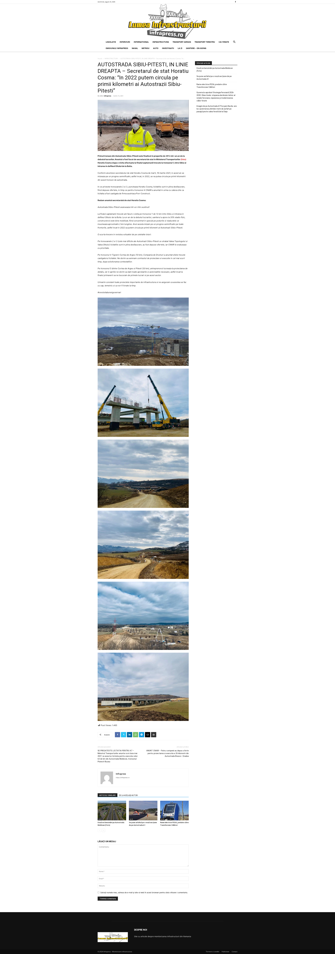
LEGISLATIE (111, 42)
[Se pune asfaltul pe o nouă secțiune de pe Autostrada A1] (143, 810)
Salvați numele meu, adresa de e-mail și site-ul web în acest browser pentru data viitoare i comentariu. (144, 892)
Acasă (100, 58)
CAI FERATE (224, 42)
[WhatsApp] (135, 734)
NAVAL (135, 48)
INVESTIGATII (168, 48)
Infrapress (107, 96)
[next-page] (103, 830)
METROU (145, 48)
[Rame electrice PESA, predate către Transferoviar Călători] (174, 810)
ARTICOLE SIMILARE (107, 795)
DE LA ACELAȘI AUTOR (128, 795)
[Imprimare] (153, 734)
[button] (234, 42)
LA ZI (180, 48)
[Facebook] (235, 2)
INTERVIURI (125, 42)
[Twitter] (123, 734)
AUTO (155, 48)
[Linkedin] (129, 734)
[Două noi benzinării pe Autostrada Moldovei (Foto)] (112, 810)
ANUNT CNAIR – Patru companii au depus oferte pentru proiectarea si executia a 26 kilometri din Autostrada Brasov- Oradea (167, 753)
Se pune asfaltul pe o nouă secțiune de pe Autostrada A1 (214, 77)
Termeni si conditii (212, 951)
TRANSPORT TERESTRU (205, 42)
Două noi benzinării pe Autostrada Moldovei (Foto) (215, 69)
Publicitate (225, 951)
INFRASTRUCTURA (160, 42)
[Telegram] (141, 734)
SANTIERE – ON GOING (196, 48)
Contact (234, 951)
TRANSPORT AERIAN (182, 42)
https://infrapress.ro (123, 777)
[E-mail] (147, 734)
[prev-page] (99, 830)
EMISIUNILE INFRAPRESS (117, 48)
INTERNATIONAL (141, 42)
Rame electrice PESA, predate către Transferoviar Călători (212, 85)
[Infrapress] (167, 21)
